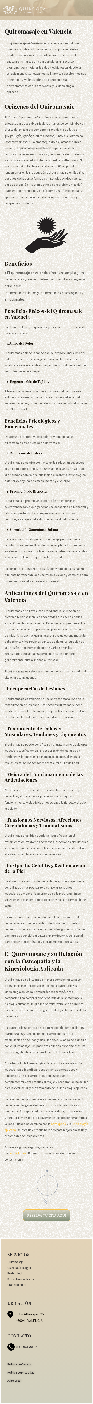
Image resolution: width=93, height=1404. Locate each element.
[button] (86, 10)
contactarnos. (18, 1153)
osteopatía (58, 1124)
